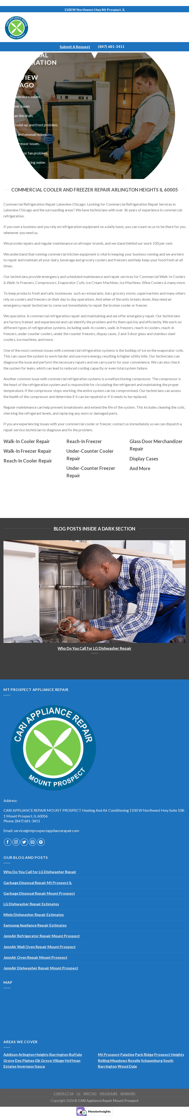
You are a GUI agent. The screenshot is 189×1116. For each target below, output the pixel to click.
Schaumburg (151, 1060)
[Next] (179, 597)
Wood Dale (127, 1066)
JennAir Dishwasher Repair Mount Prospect (40, 968)
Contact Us (63, 1093)
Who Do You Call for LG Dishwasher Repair (94, 648)
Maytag (90, 1093)
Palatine (127, 1054)
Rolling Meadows (112, 1060)
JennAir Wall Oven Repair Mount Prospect (39, 946)
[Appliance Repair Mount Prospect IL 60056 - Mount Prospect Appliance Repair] (22, 27)
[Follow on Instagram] (16, 842)
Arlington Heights (33, 1054)
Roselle (134, 1060)
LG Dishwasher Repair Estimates (31, 904)
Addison (10, 1054)
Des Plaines (25, 1060)
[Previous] (10, 597)
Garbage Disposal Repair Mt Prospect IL (37, 882)
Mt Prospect (109, 1054)
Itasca (40, 1066)
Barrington (58, 1054)
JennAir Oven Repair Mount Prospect (35, 957)
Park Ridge (144, 1054)
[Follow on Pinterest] (41, 842)
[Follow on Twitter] (24, 842)
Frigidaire (108, 1093)
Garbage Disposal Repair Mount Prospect (39, 893)
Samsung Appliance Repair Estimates (35, 925)
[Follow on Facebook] (8, 842)
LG (78, 1093)
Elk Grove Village (49, 1060)
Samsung (128, 1093)
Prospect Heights (169, 1054)
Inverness (25, 1066)
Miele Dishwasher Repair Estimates (33, 914)
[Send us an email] (32, 842)
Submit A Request (75, 46)
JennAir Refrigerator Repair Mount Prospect (41, 936)
